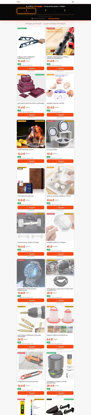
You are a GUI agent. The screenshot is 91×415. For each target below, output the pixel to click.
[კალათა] (72, 2)
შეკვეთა (32, 68)
